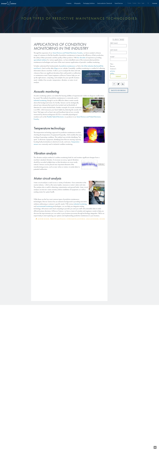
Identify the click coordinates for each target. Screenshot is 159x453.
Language (154, 3)
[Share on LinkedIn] (122, 84)
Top (155, 447)
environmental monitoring (76, 219)
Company (68, 3)
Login (143, 3)
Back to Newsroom (118, 90)
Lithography (77, 3)
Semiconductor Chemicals (104, 3)
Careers (129, 3)
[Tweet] (118, 84)
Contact (134, 3)
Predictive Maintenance (58, 219)
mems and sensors (92, 219)
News (139, 3)
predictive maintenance (67, 66)
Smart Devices (119, 3)
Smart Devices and (83, 117)
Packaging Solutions (89, 3)
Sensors (102, 219)
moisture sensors (43, 219)
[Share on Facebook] (114, 84)
